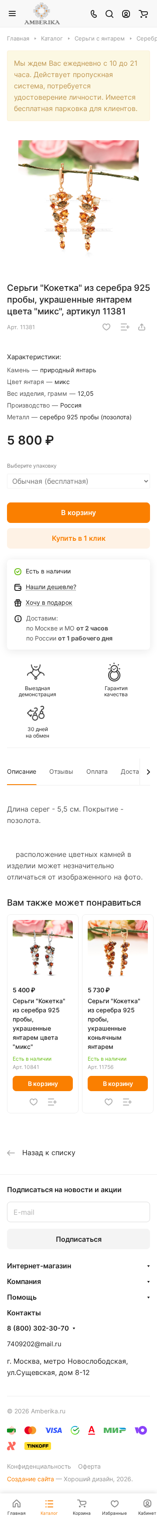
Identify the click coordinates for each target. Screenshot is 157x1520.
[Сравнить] (125, 327)
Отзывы (61, 771)
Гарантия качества (116, 691)
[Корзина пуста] (143, 13)
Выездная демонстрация (37, 691)
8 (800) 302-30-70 (38, 1328)
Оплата (97, 771)
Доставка (135, 771)
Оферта (89, 1466)
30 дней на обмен (37, 732)
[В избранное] (106, 327)
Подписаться (79, 1239)
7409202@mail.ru (34, 1344)
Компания (24, 1281)
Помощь (22, 1297)
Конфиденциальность (39, 1466)
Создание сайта (30, 1479)
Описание (21, 771)
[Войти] (126, 13)
